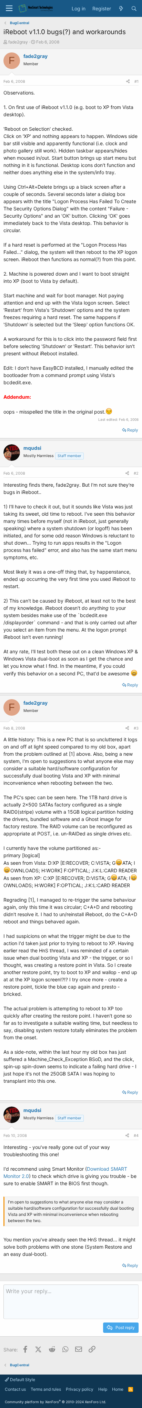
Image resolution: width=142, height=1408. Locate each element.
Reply (132, 430)
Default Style (22, 1379)
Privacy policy (79, 1389)
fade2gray (18, 41)
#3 (136, 728)
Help (102, 1389)
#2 (136, 473)
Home (117, 1389)
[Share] (128, 82)
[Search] (134, 8)
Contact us (15, 1389)
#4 (136, 1135)
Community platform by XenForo (55, 1402)
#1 (136, 81)
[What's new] (121, 8)
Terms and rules (46, 1389)
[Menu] (9, 8)
